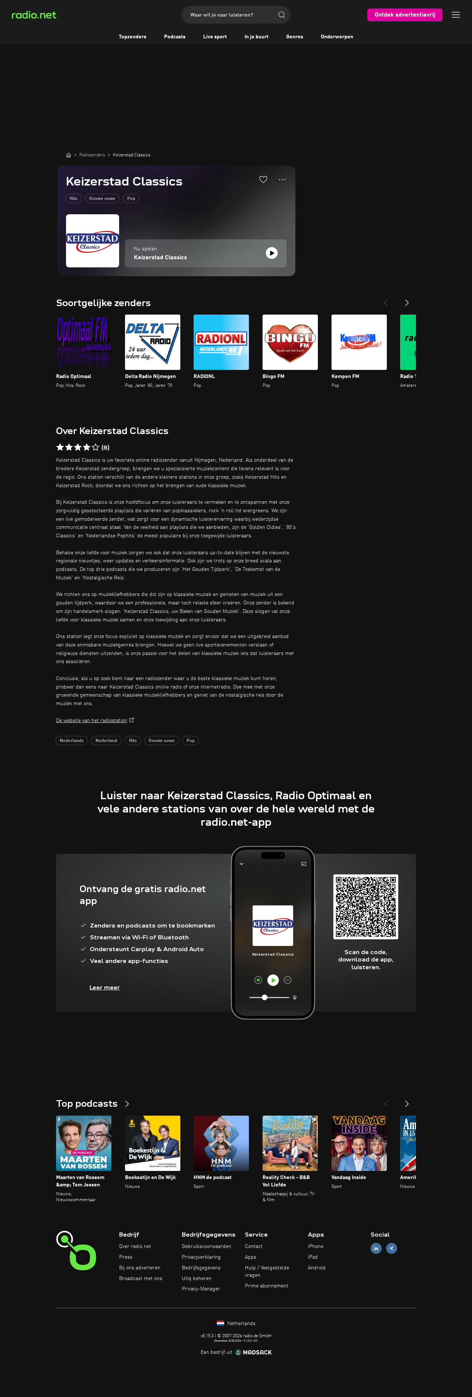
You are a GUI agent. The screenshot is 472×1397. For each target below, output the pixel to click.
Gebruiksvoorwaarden (206, 1246)
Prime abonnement (266, 1286)
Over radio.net (135, 1246)
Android (317, 1268)
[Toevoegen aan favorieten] (263, 179)
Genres (294, 36)
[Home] (69, 155)
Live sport (215, 36)
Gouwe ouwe (102, 199)
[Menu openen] (455, 14)
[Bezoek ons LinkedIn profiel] (376, 1248)
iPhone (315, 1246)
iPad (313, 1257)
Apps (250, 1257)
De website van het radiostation (91, 720)
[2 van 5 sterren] (69, 447)
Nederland (106, 741)
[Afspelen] (272, 253)
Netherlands (241, 1323)
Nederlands (72, 741)
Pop (131, 199)
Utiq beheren (197, 1278)
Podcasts (174, 36)
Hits (73, 199)
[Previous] (386, 300)
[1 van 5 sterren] (60, 447)
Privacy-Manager (201, 1289)
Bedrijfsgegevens (201, 1268)
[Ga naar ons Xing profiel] (392, 1248)
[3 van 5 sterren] (77, 447)
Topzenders (132, 36)
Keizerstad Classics (160, 258)
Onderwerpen (337, 36)
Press (125, 1257)
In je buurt (256, 36)
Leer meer (105, 987)
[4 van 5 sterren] (86, 447)
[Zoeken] (281, 14)
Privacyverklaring (201, 1257)
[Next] (407, 300)
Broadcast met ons (140, 1278)
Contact (254, 1246)
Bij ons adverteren (139, 1268)
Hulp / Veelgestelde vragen (267, 1271)
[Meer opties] (282, 179)
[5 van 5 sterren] (95, 447)
